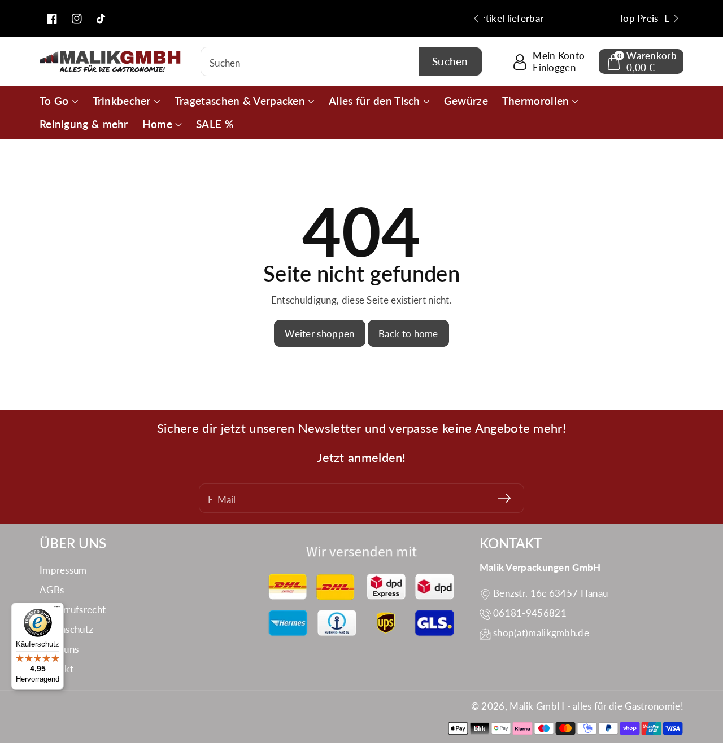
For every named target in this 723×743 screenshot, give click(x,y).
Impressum (63, 570)
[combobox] (341, 61)
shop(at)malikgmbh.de (541, 633)
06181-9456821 (530, 613)
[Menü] (57, 609)
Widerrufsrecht (73, 609)
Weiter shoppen (319, 334)
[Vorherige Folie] (476, 18)
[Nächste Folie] (676, 18)
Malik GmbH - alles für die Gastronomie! (596, 706)
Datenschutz (66, 629)
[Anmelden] (504, 498)
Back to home (408, 334)
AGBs (52, 590)
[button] (641, 61)
